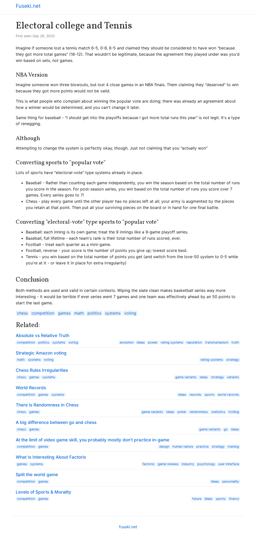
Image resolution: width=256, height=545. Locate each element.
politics (94, 313)
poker (182, 412)
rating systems (172, 342)
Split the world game (37, 474)
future (196, 499)
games (64, 313)
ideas (141, 342)
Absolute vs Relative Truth (42, 335)
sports (209, 394)
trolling (233, 412)
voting (130, 313)
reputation (194, 342)
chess (22, 313)
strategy (232, 360)
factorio (148, 464)
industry (188, 464)
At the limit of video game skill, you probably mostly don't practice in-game (92, 439)
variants (233, 377)
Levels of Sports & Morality (43, 492)
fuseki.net (128, 526)
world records (228, 394)
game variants (185, 377)
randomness (199, 412)
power (153, 342)
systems (112, 313)
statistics (218, 412)
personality (230, 481)
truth (235, 342)
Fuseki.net (28, 6)
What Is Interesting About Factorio (51, 457)
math (79, 313)
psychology (206, 464)
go (226, 429)
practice (202, 446)
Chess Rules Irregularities (42, 370)
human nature (182, 446)
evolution (127, 342)
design (164, 446)
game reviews (168, 464)
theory (234, 499)
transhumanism (216, 342)
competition (43, 313)
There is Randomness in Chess (47, 404)
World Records (31, 387)
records (195, 394)
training (233, 446)
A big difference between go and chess (56, 422)
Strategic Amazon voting (41, 353)
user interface (228, 464)
